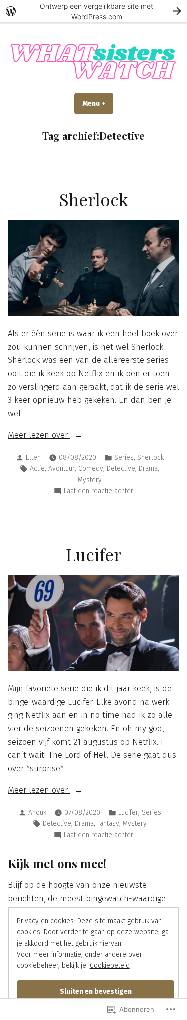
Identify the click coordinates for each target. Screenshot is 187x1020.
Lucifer (94, 554)
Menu (97, 103)
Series (124, 457)
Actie (37, 468)
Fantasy (108, 823)
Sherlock (93, 199)
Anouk (37, 812)
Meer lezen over (39, 434)
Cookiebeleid (110, 965)
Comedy (90, 468)
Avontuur (61, 468)
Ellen (33, 457)
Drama (148, 468)
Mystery (90, 480)
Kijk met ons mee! (57, 863)
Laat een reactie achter (98, 491)
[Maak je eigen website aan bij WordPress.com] (93, 11)
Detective (121, 468)
